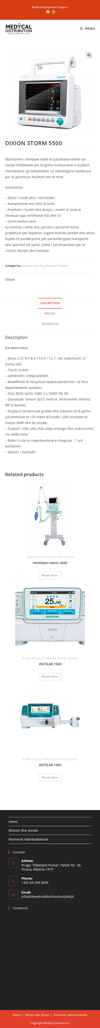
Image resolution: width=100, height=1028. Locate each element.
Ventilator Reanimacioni (60, 557)
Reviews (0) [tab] (50, 324)
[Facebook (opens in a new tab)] (48, 12)
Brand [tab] (50, 313)
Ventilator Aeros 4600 (50, 563)
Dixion (10, 279)
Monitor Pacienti (56, 266)
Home (13, 821)
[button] (89, 55)
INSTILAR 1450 (50, 765)
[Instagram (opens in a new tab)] (53, 12)
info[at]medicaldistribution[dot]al (47, 896)
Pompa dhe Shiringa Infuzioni (60, 658)
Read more (50, 575)
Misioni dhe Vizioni (23, 830)
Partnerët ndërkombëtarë (28, 839)
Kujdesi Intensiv (33, 266)
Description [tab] (50, 303)
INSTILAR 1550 (50, 664)
